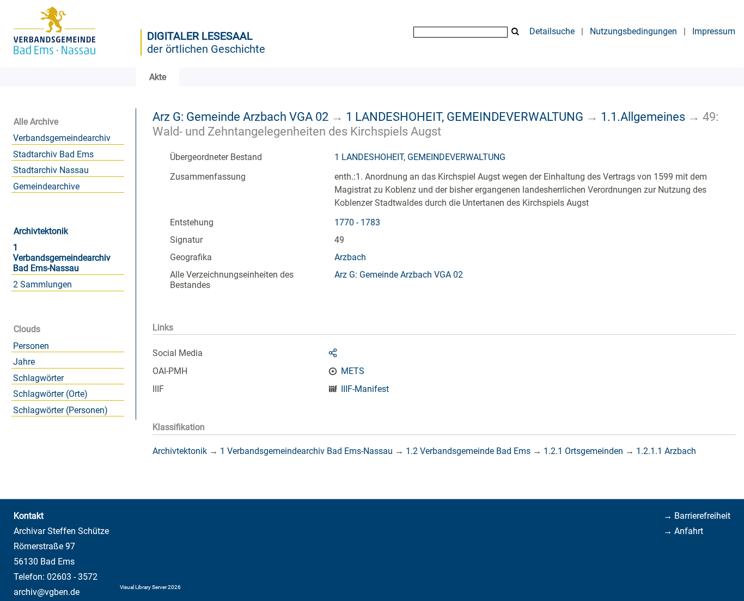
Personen (31, 346)
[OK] (515, 32)
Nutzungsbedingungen (633, 31)
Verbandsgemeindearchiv (62, 138)
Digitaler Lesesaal (200, 35)
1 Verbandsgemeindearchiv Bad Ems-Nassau (62, 257)
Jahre (24, 362)
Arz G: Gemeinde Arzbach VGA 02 (240, 116)
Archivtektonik (41, 231)
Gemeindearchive (46, 186)
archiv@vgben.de (47, 592)
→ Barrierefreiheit (696, 516)
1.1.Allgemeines (643, 116)
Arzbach (350, 257)
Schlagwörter (38, 378)
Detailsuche (552, 31)
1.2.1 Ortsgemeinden (583, 451)
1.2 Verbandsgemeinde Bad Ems (468, 451)
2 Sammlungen (42, 284)
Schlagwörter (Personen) (60, 410)
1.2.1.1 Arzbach (666, 451)
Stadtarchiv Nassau (51, 170)
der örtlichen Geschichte (206, 49)
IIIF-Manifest (365, 389)
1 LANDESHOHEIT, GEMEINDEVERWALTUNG (464, 116)
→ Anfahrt (683, 531)
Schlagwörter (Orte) (50, 394)
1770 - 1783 (357, 222)
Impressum (713, 31)
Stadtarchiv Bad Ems (53, 154)
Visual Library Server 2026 (150, 587)
